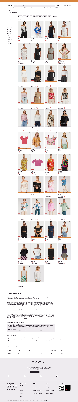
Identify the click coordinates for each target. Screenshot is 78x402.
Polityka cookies (40, 400)
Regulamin (14, 400)
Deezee (29, 348)
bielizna (16, 325)
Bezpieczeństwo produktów (50, 390)
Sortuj (19, 16)
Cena (31, 16)
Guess (19, 350)
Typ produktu (45, 16)
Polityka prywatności (25, 400)
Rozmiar (25, 16)
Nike (29, 350)
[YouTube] (11, 386)
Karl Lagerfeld (41, 353)
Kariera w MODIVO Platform (37, 390)
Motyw (49, 16)
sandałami (25, 318)
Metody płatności (22, 391)
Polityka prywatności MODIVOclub (33, 400)
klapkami (39, 316)
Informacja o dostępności (49, 391)
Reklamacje (21, 393)
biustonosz (42, 325)
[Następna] (76, 1)
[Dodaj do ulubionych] (30, 22)
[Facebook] (13, 386)
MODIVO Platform (35, 388)
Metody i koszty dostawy (23, 385)
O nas (34, 385)
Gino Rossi (19, 348)
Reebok (61, 353)
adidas (29, 353)
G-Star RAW (9, 350)
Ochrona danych (45, 400)
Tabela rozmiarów (48, 385)
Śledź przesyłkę (22, 390)
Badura (61, 350)
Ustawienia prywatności (19, 400)
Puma (18, 353)
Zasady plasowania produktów (50, 388)
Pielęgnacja (47, 387)
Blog (33, 391)
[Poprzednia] (2, 1)
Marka (34, 16)
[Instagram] (8, 386)
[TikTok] (16, 386)
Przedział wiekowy (39, 16)
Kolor (28, 16)
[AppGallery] (68, 390)
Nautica (51, 353)
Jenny (51, 348)
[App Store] (68, 388)
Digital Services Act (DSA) (49, 393)
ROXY (61, 348)
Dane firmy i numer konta (36, 387)
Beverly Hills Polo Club (53, 350)
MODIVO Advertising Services (37, 393)
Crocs (40, 350)
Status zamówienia (22, 388)
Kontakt (21, 396)
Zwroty (21, 387)
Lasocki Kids (9, 353)
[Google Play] (68, 386)
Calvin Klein (9, 348)
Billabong (40, 348)
